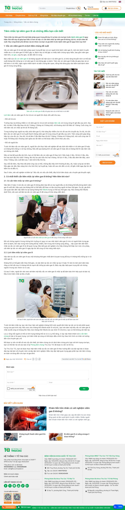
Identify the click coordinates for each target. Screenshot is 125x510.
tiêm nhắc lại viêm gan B (43, 237)
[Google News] (27, 486)
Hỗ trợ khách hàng (75, 15)
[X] (10, 486)
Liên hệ (95, 15)
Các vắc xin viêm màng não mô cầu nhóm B (112, 94)
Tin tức (87, 15)
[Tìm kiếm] (79, 8)
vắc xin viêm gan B (21, 59)
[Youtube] (18, 486)
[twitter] (36, 359)
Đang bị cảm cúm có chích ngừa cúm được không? (113, 113)
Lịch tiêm (7, 115)
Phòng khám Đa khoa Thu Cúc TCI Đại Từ (60, 479)
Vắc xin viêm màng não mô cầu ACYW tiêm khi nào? (112, 85)
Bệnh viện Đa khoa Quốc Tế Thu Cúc (60, 456)
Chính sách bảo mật (11, 476)
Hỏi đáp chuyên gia (58, 15)
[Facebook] (5, 486)
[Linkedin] (14, 486)
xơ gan (14, 55)
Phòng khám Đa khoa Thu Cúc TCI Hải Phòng (101, 479)
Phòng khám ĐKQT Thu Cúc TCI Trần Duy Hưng (102, 456)
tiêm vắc (57, 123)
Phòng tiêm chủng (37, 345)
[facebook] (33, 359)
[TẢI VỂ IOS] (8, 497)
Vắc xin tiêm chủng (31, 22)
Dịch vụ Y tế (32, 15)
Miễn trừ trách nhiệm (11, 474)
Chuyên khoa (20, 15)
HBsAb (45, 190)
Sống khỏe (44, 15)
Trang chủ (8, 22)
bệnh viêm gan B (77, 37)
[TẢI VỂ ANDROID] (17, 497)
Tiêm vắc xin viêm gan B (34, 111)
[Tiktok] (23, 486)
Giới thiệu (9, 15)
